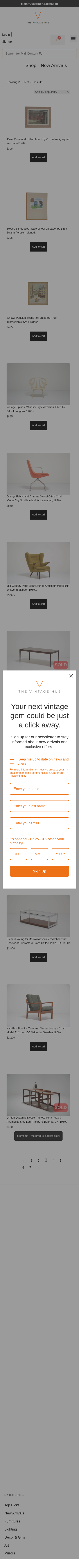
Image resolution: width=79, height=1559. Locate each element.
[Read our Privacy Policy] (66, 770)
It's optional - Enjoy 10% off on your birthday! (37, 841)
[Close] (71, 675)
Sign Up (39, 871)
